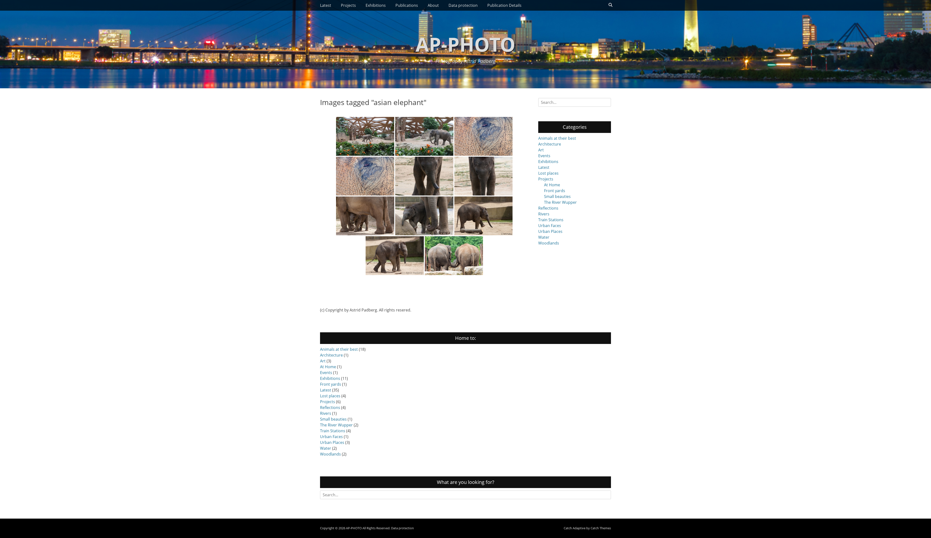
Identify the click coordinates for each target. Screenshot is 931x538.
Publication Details (504, 5)
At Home (552, 184)
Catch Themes (601, 528)
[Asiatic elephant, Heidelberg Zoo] (454, 255)
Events (544, 155)
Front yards (554, 190)
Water (543, 237)
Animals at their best (557, 138)
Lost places (548, 173)
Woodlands (548, 243)
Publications (406, 5)
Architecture (549, 144)
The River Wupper (560, 202)
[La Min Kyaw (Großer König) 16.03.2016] (424, 176)
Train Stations (550, 219)
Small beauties (557, 196)
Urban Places (550, 231)
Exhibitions (376, 5)
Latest (325, 5)
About (433, 5)
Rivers (543, 214)
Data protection (463, 5)
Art (541, 150)
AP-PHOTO (465, 44)
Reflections (548, 208)
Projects (348, 5)
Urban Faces (549, 225)
